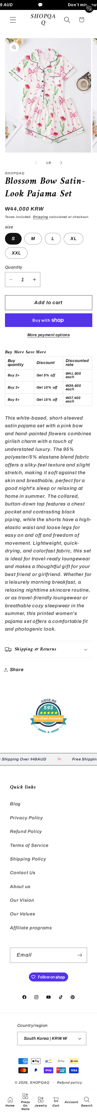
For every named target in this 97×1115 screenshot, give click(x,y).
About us (20, 886)
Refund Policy (26, 831)
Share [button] (17, 669)
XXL (16, 253)
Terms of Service (29, 845)
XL (73, 238)
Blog (15, 803)
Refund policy (69, 1082)
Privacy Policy (26, 817)
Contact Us (23, 872)
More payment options (48, 335)
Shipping (40, 217)
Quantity (13, 267)
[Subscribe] (80, 955)
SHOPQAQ (39, 1082)
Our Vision (22, 900)
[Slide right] (61, 162)
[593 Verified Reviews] (48, 735)
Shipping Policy (28, 859)
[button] (13, 20)
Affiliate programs (31, 927)
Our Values (22, 913)
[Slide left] (35, 162)
